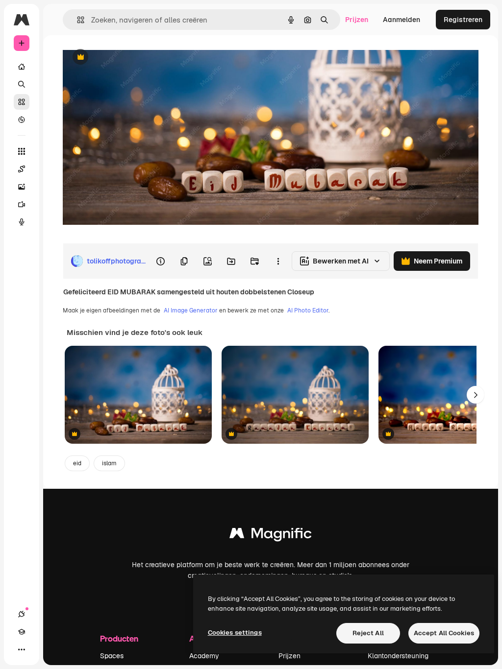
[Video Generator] (21, 204)
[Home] (21, 66)
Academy (204, 655)
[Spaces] (21, 169)
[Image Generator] (21, 186)
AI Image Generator (191, 310)
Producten (119, 638)
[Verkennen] (21, 119)
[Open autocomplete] (76, 20)
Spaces (112, 655)
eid (77, 463)
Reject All (368, 633)
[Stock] (21, 102)
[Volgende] (475, 395)
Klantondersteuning (398, 655)
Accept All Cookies (444, 633)
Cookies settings (235, 632)
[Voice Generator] (21, 222)
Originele (127, 57)
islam (109, 463)
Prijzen (356, 19)
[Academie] (21, 632)
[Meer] (21, 649)
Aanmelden (401, 19)
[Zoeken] (21, 84)
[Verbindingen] (21, 614)
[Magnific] (270, 535)
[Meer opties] (278, 261)
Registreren (463, 19)
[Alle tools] (21, 151)
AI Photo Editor (307, 310)
